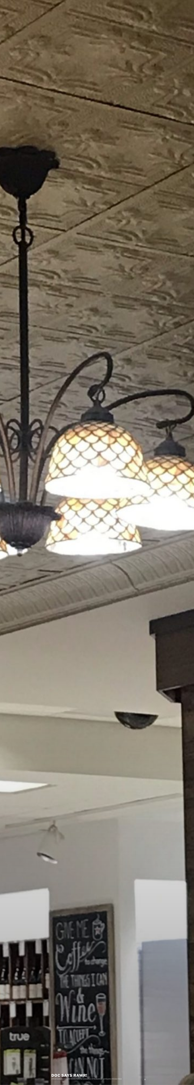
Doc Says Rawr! (69, 1075)
